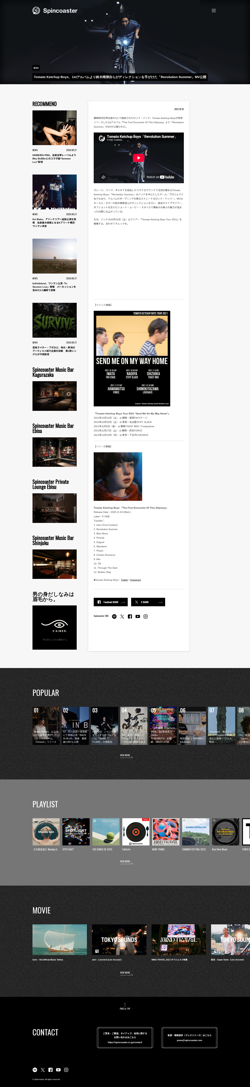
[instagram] (145, 618)
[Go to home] (54, 10)
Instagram (135, 580)
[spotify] (114, 618)
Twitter (124, 580)
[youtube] (137, 618)
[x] (122, 618)
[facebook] (130, 618)
